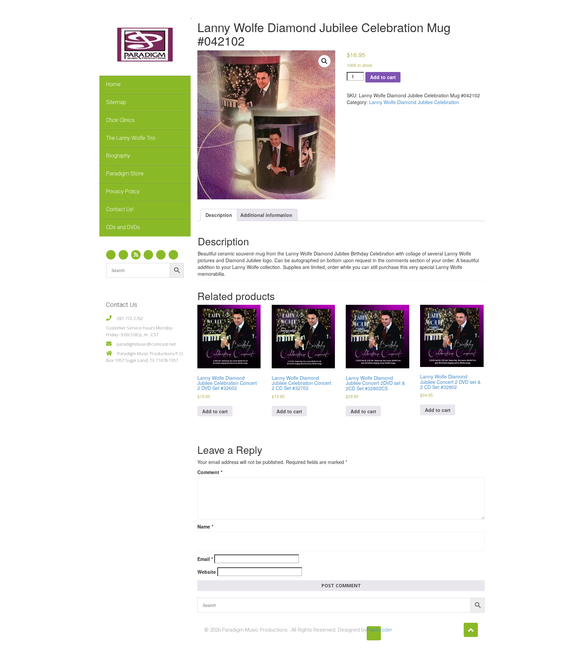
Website (206, 571)
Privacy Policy (123, 191)
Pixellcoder (374, 630)
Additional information (266, 215)
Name (205, 526)
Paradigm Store (125, 173)
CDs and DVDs (123, 227)
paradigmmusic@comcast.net (146, 344)
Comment (209, 472)
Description (218, 215)
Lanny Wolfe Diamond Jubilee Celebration (414, 102)
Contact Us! (119, 209)
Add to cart (383, 77)
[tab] (218, 215)
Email (205, 559)
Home (113, 84)
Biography (118, 155)
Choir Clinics (120, 120)
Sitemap (116, 102)
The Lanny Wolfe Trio (130, 138)
